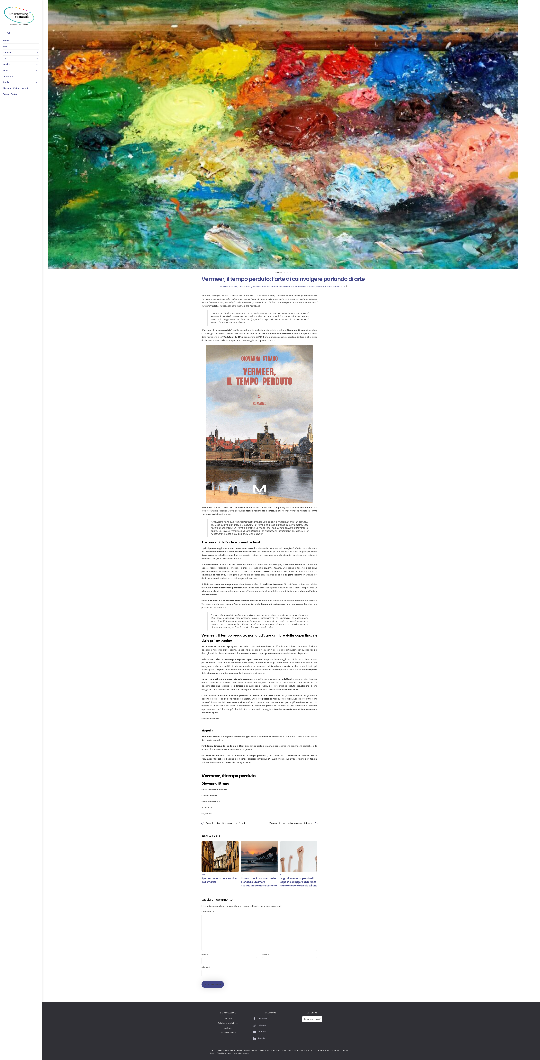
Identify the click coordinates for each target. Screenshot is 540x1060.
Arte (5, 46)
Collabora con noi (228, 1033)
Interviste (8, 76)
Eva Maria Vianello (228, 286)
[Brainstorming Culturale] (19, 25)
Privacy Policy (10, 94)
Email (265, 954)
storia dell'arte (301, 286)
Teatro (6, 70)
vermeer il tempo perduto (328, 286)
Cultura (7, 52)
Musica (6, 64)
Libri (5, 58)
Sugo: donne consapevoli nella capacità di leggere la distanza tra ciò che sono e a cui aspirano (298, 882)
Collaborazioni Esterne (228, 1023)
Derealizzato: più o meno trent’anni (225, 823)
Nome (205, 954)
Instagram (262, 1025)
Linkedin (261, 1038)
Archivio (228, 1028)
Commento (209, 911)
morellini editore (286, 286)
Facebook (262, 1018)
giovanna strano (258, 286)
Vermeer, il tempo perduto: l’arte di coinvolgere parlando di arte (283, 279)
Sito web (206, 967)
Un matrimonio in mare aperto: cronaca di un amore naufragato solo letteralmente (259, 882)
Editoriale (228, 1018)
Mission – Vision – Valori (15, 88)
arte (248, 286)
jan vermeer (272, 286)
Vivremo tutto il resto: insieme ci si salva (291, 823)
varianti (312, 286)
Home (6, 40)
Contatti (7, 82)
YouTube (261, 1031)
